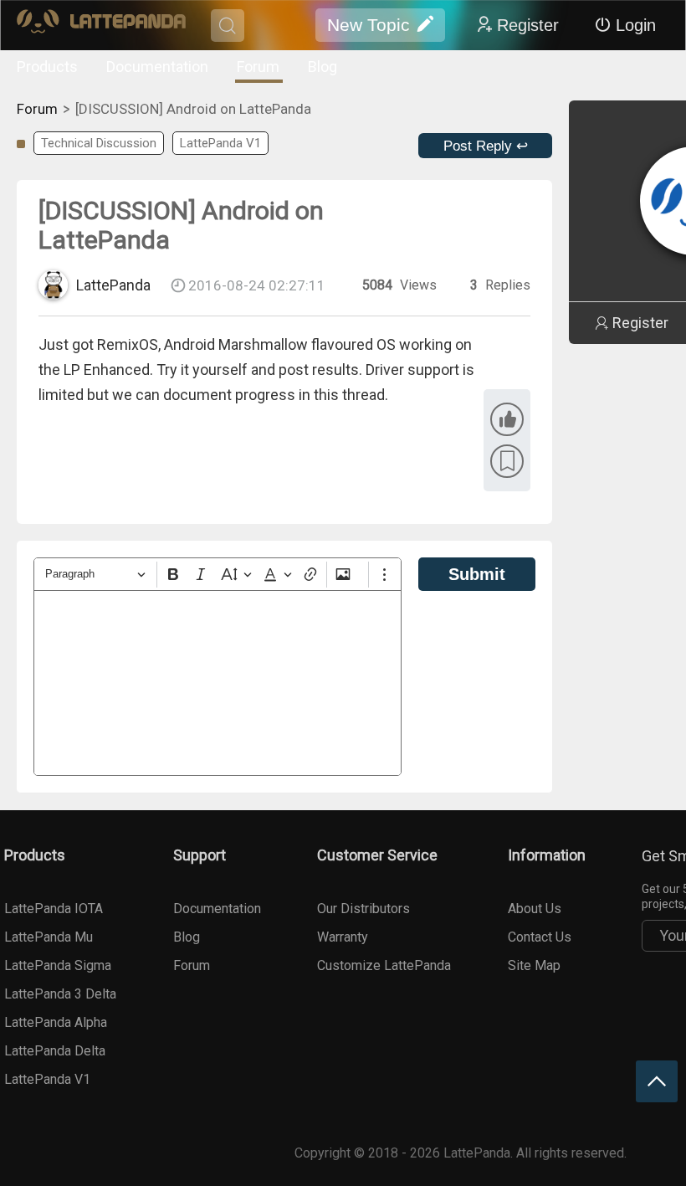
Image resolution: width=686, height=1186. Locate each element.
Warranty (342, 937)
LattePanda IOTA (53, 908)
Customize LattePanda (384, 965)
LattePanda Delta (54, 1051)
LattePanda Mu (48, 937)
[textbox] (217, 683)
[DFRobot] (101, 25)
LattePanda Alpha (55, 1022)
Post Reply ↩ (485, 146)
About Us (534, 908)
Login (636, 25)
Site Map (534, 965)
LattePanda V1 (220, 143)
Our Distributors (363, 908)
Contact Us (539, 937)
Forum (258, 66)
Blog (322, 66)
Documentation (157, 66)
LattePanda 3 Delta (60, 994)
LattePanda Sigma (57, 965)
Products (47, 66)
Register (528, 25)
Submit (476, 574)
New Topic (368, 24)
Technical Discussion (98, 143)
